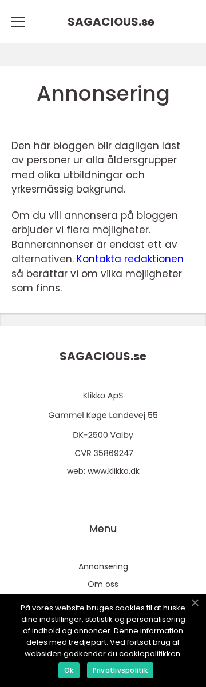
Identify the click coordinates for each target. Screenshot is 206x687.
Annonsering (103, 566)
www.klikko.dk (114, 471)
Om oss (103, 584)
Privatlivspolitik (120, 670)
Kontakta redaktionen (130, 259)
